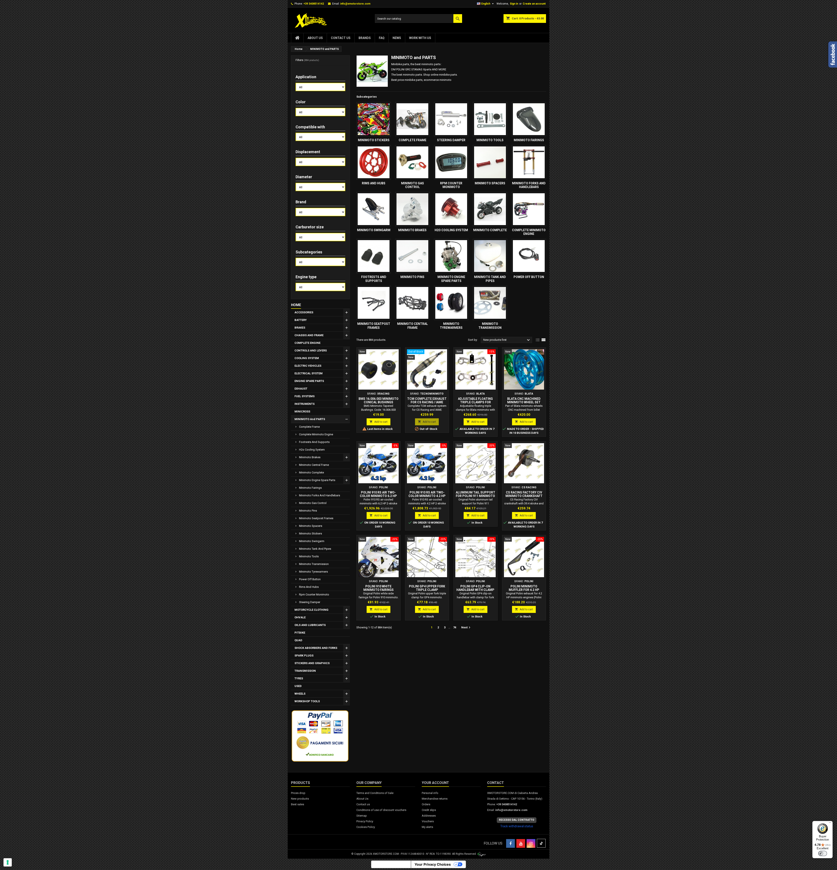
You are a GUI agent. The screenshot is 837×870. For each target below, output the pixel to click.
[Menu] (830, 823)
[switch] (822, 853)
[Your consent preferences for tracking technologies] (7, 862)
